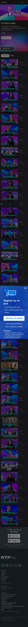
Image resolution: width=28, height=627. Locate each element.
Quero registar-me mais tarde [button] (14, 323)
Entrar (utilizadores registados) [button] (14, 326)
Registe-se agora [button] (14, 318)
